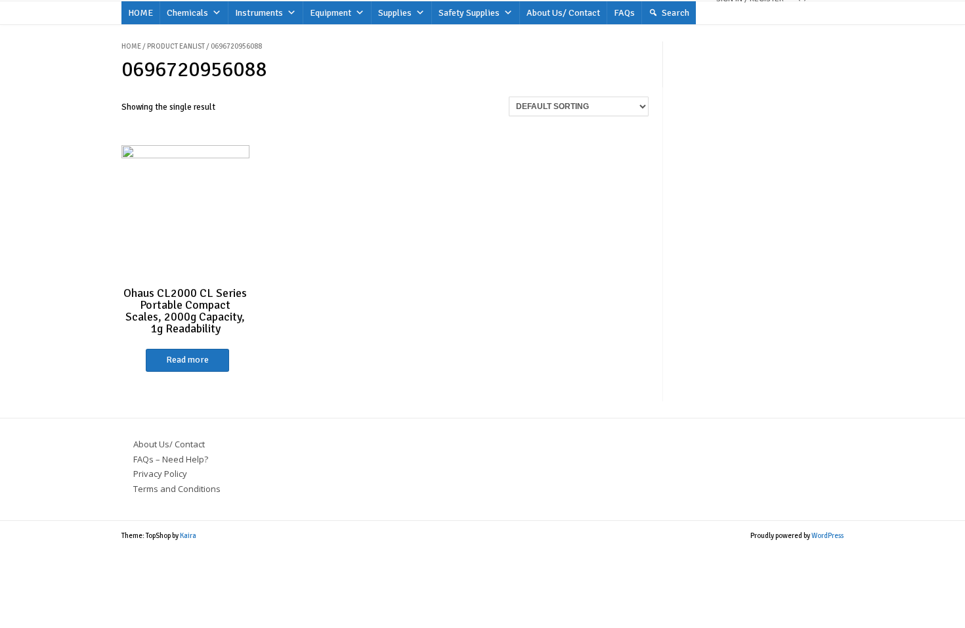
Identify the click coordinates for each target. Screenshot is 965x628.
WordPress (827, 535)
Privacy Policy (160, 474)
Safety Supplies (469, 12)
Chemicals (187, 12)
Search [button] (675, 12)
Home (131, 46)
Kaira (188, 535)
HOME (140, 12)
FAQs (624, 12)
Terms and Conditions (177, 489)
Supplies (395, 12)
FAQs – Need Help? (170, 459)
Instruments (259, 12)
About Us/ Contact (563, 12)
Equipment (330, 12)
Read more (187, 359)
